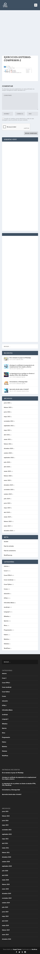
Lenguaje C (7, 612)
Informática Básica (9, 602)
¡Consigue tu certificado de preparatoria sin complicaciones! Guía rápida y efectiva (21, 366)
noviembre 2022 (8, 421)
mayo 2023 (7, 416)
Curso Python (8, 584)
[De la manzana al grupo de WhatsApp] (6, 359)
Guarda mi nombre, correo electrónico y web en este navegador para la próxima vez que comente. (18, 119)
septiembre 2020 (9, 457)
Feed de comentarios (10, 550)
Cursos (6, 589)
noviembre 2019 (8, 489)
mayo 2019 (7, 508)
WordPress (7, 648)
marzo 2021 (7, 439)
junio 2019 (7, 503)
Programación (8, 630)
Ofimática (6, 616)
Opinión (18, 359)
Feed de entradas (9, 546)
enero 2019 (7, 526)
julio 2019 (7, 498)
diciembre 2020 (8, 448)
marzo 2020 (7, 471)
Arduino (6, 566)
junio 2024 (7, 412)
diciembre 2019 (8, 485)
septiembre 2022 (9, 425)
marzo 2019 (7, 517)
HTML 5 (6, 598)
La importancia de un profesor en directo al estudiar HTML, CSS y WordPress (21, 374)
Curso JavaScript (8, 580)
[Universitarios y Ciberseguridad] (6, 383)
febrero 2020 (7, 476)
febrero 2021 (7, 444)
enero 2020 (7, 480)
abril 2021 (7, 435)
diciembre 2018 (8, 530)
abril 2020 (7, 467)
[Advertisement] (20, 31)
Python (6, 634)
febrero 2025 (7, 407)
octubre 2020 (8, 453)
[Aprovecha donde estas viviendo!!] (6, 390)
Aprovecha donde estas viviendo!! (19, 389)
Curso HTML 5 (8, 575)
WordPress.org (8, 555)
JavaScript (7, 607)
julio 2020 (7, 462)
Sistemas (6, 644)
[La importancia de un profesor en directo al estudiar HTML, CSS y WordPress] (6, 374)
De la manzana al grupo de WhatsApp (20, 358)
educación (18, 377)
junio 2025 (7, 403)
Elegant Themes (17, 949)
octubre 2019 (8, 494)
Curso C (6, 571)
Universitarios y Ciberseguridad (18, 382)
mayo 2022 (7, 430)
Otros (22, 359)
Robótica (6, 639)
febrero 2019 (7, 521)
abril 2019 (7, 512)
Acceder (6, 541)
